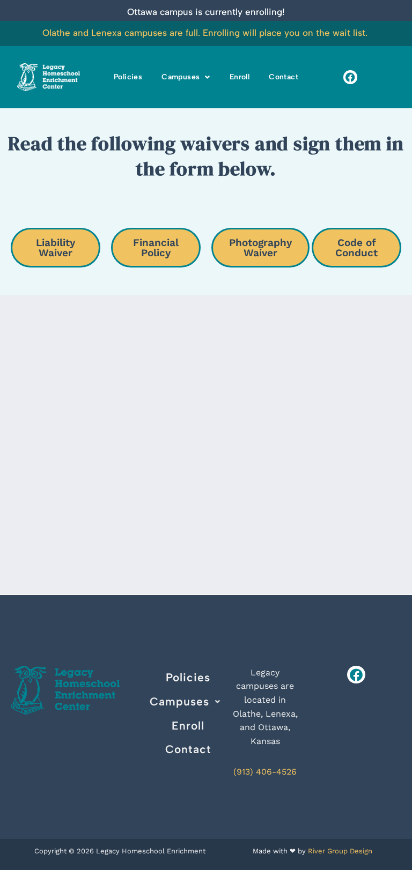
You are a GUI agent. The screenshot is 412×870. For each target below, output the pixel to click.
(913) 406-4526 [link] (265, 772)
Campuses (180, 76)
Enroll (239, 76)
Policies (128, 76)
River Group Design (340, 851)
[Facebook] (350, 77)
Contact (283, 76)
